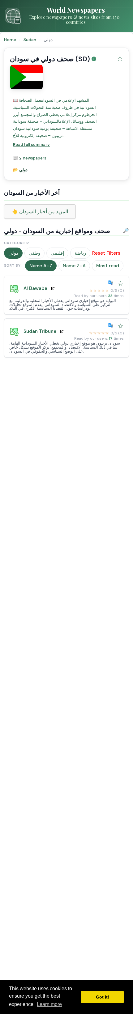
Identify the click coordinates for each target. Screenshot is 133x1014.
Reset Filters (106, 253)
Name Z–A (74, 266)
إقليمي (57, 253)
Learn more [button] (49, 1004)
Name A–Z (40, 266)
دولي (13, 253)
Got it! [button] (102, 997)
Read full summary (31, 144)
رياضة (80, 253)
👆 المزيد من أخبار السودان (40, 211)
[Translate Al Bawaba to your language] (112, 283)
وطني (34, 253)
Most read (107, 266)
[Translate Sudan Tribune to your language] (112, 325)
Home (10, 39)
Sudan (30, 39)
